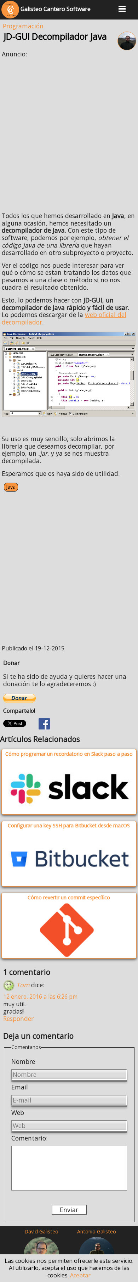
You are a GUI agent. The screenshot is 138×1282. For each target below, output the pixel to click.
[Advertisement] (69, 132)
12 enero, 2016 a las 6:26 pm (40, 996)
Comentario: (29, 1138)
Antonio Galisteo (96, 1231)
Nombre (23, 1061)
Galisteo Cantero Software (55, 9)
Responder (18, 1018)
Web (17, 1112)
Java (11, 486)
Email (19, 1087)
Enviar (69, 1209)
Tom (22, 984)
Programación (23, 26)
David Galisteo (41, 1231)
